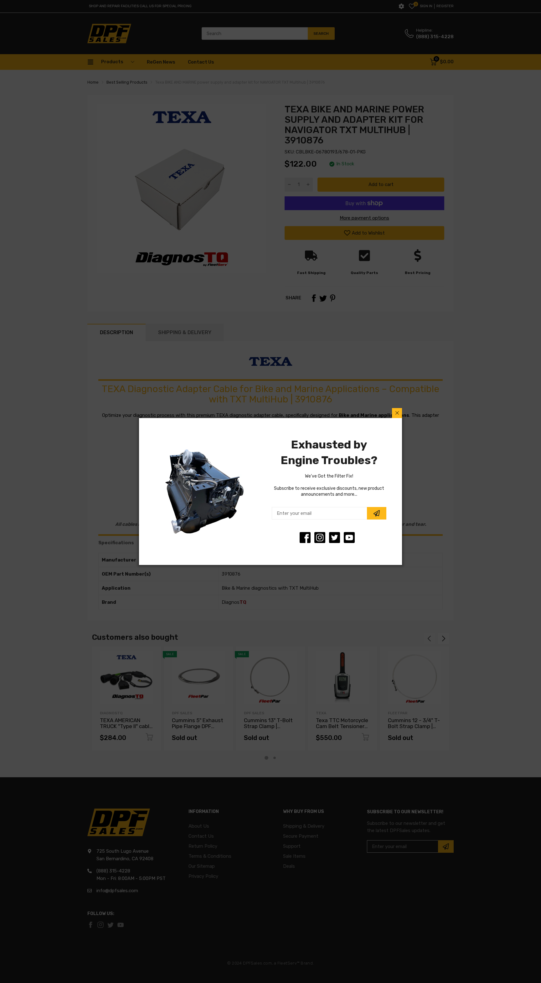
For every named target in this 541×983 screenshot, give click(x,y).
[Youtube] (349, 537)
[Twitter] (319, 537)
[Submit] (376, 513)
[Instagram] (334, 537)
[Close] (397, 413)
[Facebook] (305, 537)
